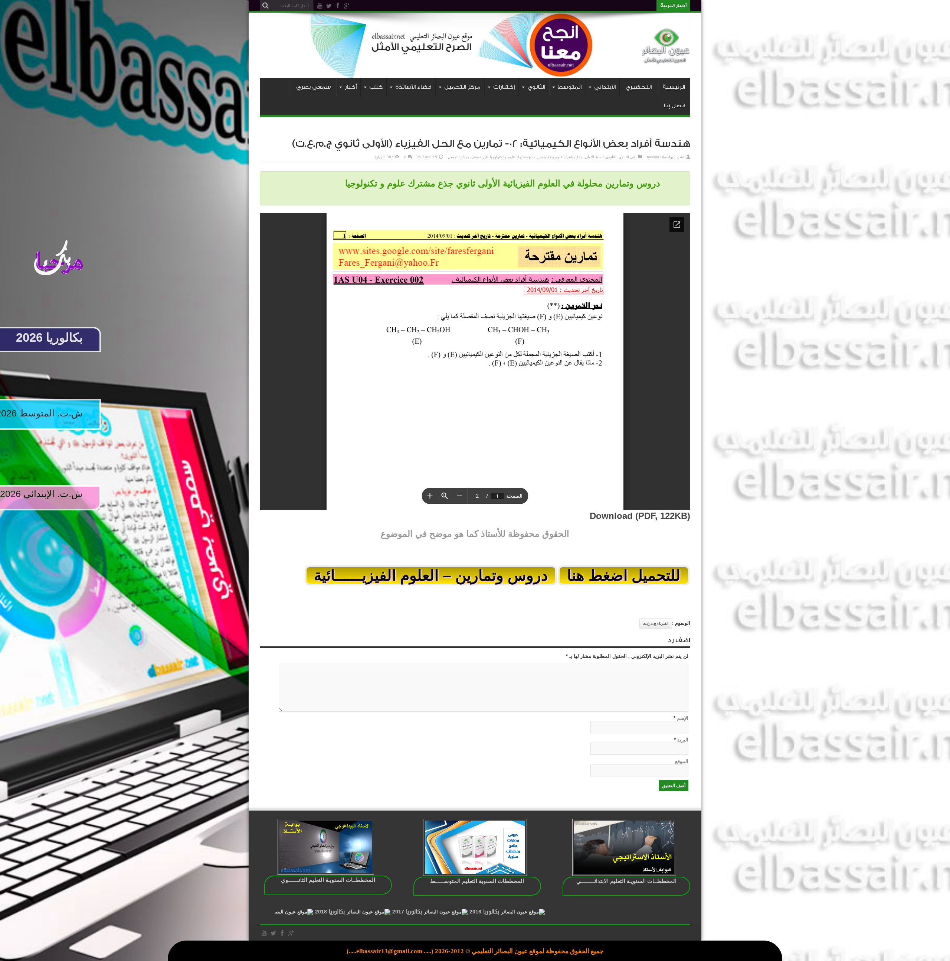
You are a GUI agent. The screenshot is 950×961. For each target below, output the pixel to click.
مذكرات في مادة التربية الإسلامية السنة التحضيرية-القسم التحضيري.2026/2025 (579, 5)
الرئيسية (673, 87)
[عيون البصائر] (666, 59)
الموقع (681, 761)
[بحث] (265, 5)
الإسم (682, 718)
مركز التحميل (458, 157)
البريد (682, 740)
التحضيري (638, 87)
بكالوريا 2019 (329, 912)
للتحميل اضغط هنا (624, 575)
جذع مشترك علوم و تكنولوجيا (560, 157)
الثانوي (624, 157)
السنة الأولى (594, 157)
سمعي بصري (313, 87)
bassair (653, 157)
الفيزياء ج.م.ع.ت (656, 623)
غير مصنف (479, 157)
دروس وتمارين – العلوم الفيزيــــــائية (431, 575)
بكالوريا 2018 (406, 912)
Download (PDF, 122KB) (640, 516)
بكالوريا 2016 (561, 912)
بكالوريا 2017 (484, 912)
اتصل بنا (674, 106)
